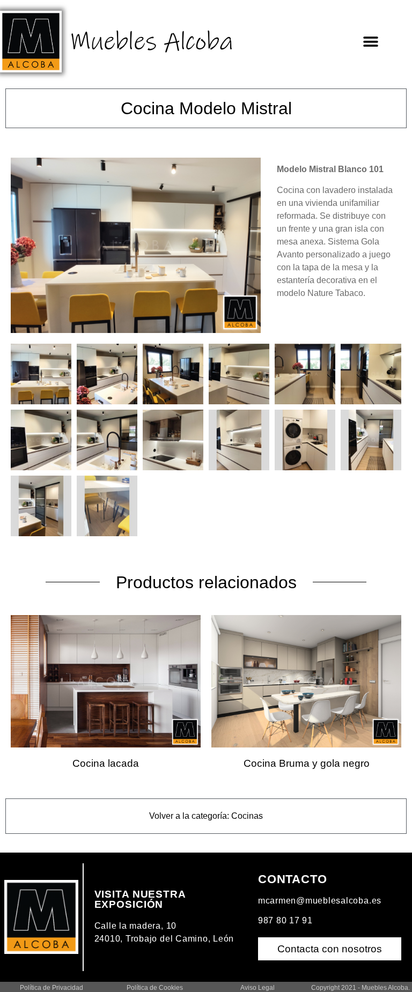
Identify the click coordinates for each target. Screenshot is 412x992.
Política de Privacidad (51, 987)
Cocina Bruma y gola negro (307, 763)
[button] (371, 41)
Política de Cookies (155, 987)
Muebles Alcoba (151, 42)
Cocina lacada (105, 763)
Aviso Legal (257, 987)
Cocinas (247, 815)
